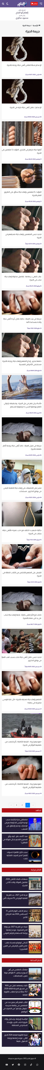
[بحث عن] (3, 4)
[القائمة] (41, 4)
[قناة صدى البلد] (22, 3)
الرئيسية (35, 25)
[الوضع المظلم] (7, 4)
